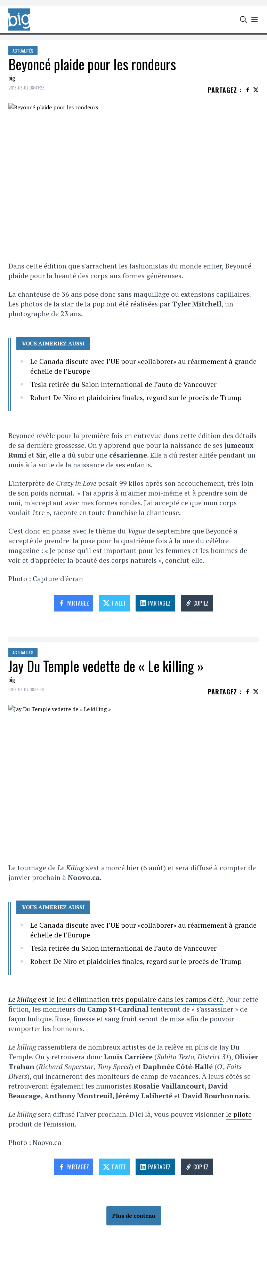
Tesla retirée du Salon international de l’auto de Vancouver (123, 384)
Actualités (23, 51)
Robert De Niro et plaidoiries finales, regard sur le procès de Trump (136, 397)
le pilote (239, 1114)
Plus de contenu (133, 1216)
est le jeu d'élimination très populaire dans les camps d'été (115, 999)
